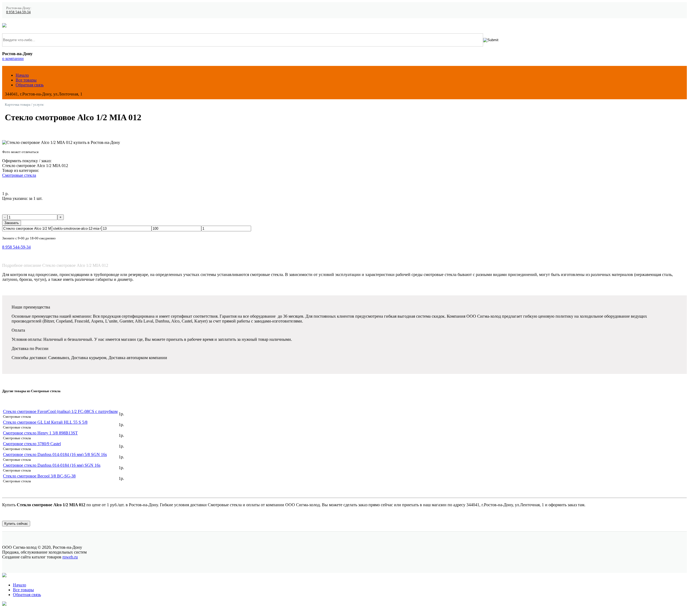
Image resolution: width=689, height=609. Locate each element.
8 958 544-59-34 (18, 12)
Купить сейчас (16, 524)
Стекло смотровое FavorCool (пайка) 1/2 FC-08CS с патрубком (60, 411)
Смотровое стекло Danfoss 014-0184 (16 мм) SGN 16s (51, 465)
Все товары (26, 80)
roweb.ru (70, 557)
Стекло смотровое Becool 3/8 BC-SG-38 (39, 476)
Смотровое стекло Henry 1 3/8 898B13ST (40, 433)
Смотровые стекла (19, 175)
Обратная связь (30, 85)
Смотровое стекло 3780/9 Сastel (32, 443)
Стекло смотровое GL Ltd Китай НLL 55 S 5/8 (45, 422)
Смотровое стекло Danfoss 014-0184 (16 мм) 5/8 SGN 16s (55, 454)
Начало (22, 75)
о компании (13, 58)
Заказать (11, 223)
